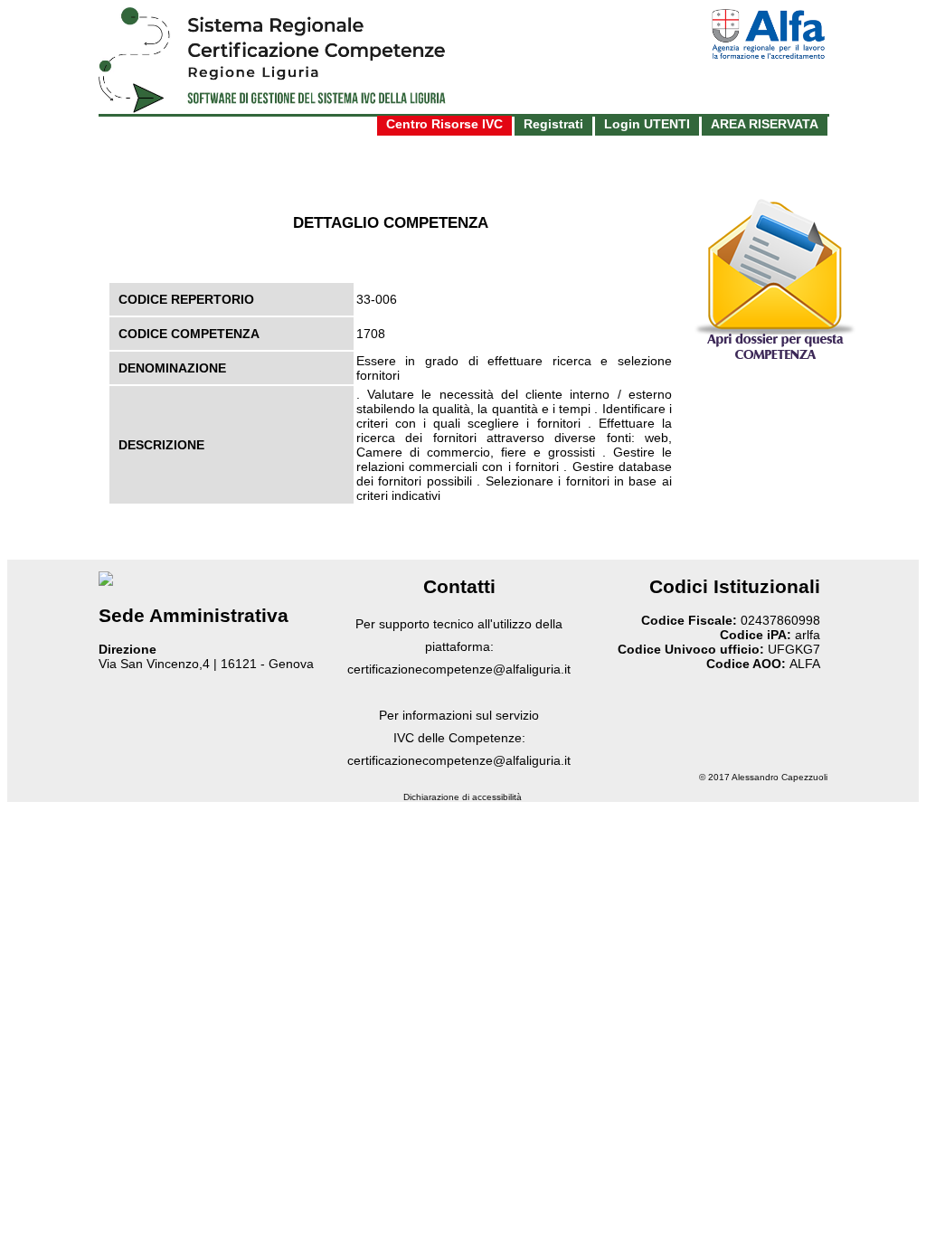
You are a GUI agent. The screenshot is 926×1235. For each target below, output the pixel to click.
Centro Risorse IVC (444, 124)
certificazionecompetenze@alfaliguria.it (459, 669)
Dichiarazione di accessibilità (462, 797)
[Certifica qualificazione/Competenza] (775, 358)
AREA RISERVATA (764, 124)
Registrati (553, 124)
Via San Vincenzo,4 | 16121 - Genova (206, 663)
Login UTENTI (647, 124)
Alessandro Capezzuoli (779, 777)
